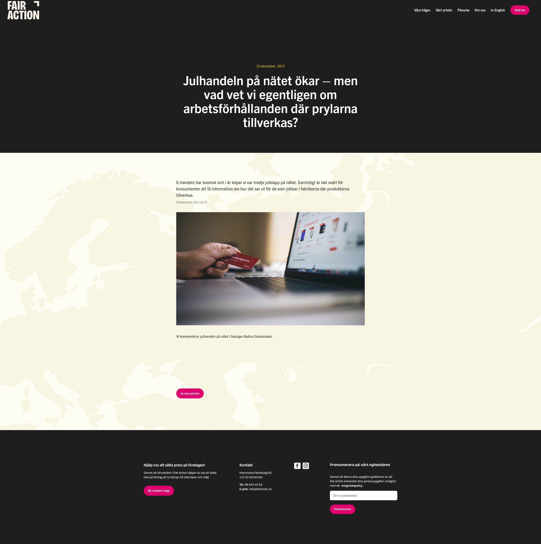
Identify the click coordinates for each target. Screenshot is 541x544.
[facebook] (297, 466)
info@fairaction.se (260, 489)
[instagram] (306, 466)
